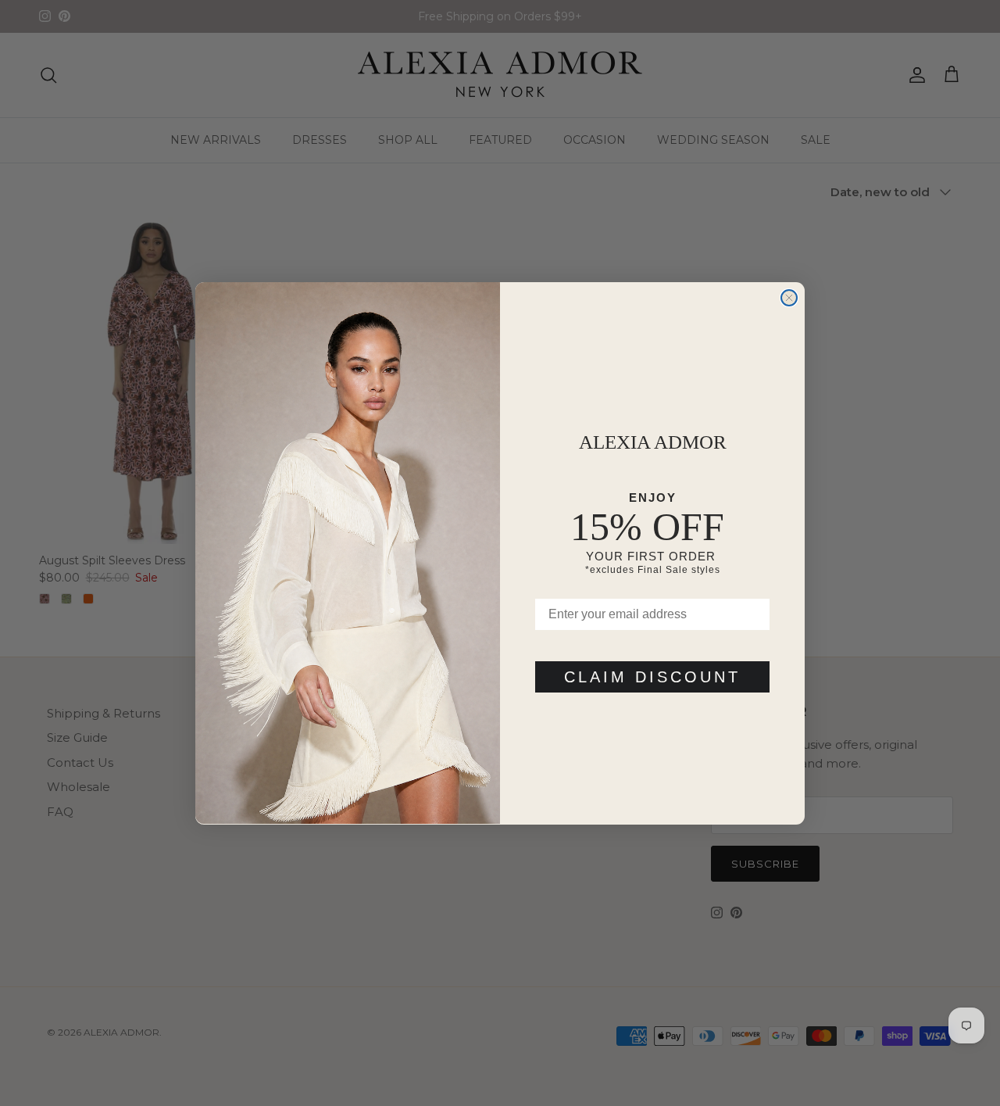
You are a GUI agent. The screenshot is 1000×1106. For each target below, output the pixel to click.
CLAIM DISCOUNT (652, 676)
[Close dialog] (789, 298)
